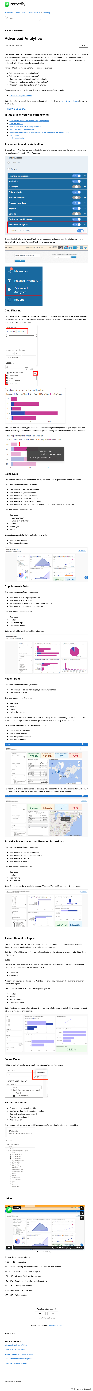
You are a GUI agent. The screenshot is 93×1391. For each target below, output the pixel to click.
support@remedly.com (70, 100)
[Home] (15, 4)
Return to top (10, 1333)
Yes (40, 1313)
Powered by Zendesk (82, 1389)
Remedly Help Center (12, 12)
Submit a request (55, 1325)
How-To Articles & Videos (31, 12)
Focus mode (14, 135)
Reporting (46, 12)
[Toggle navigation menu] (84, 4)
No (53, 1313)
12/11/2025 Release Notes (15, 1349)
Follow (83, 45)
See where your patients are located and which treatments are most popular (39, 132)
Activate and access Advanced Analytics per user (29, 120)
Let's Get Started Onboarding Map (18, 1358)
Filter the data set (16, 123)
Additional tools (18, 138)
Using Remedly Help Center (16, 1363)
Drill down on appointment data (21, 129)
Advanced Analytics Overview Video (19, 1354)
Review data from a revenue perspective (25, 126)
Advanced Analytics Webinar (20, 95)
